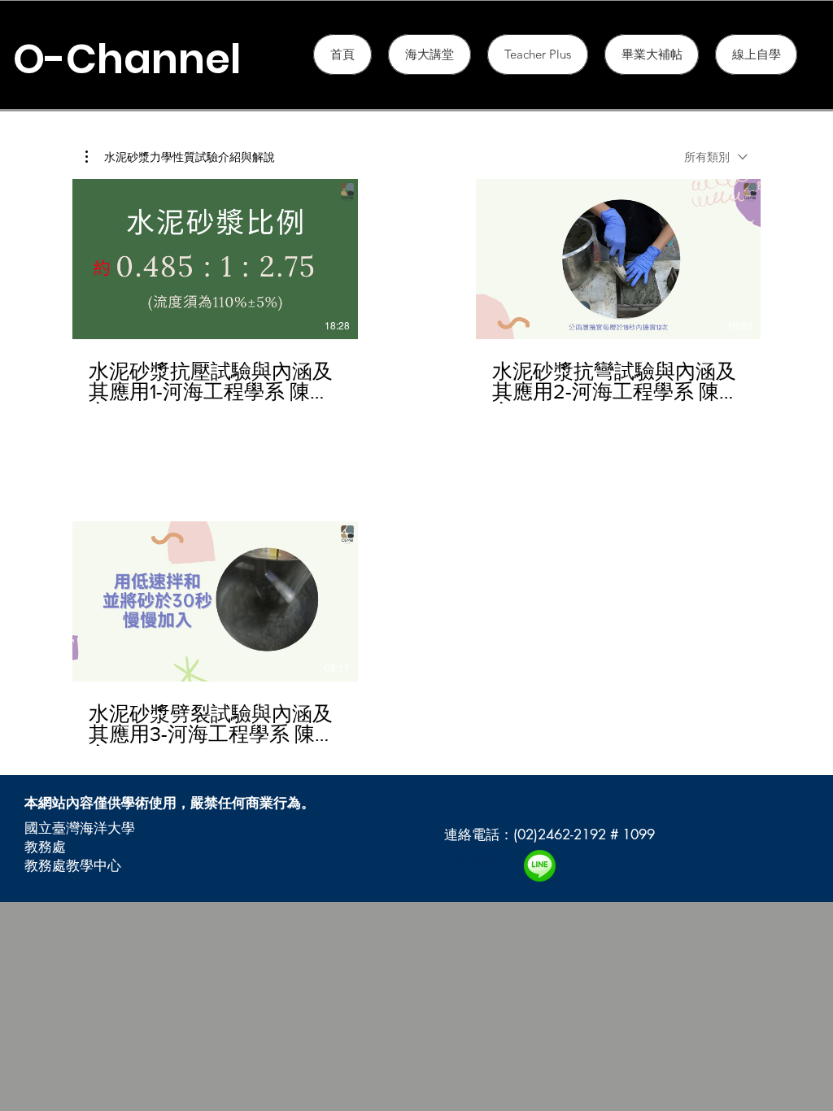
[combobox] (716, 156)
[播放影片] (214, 259)
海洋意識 (471, 862)
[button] (537, 54)
